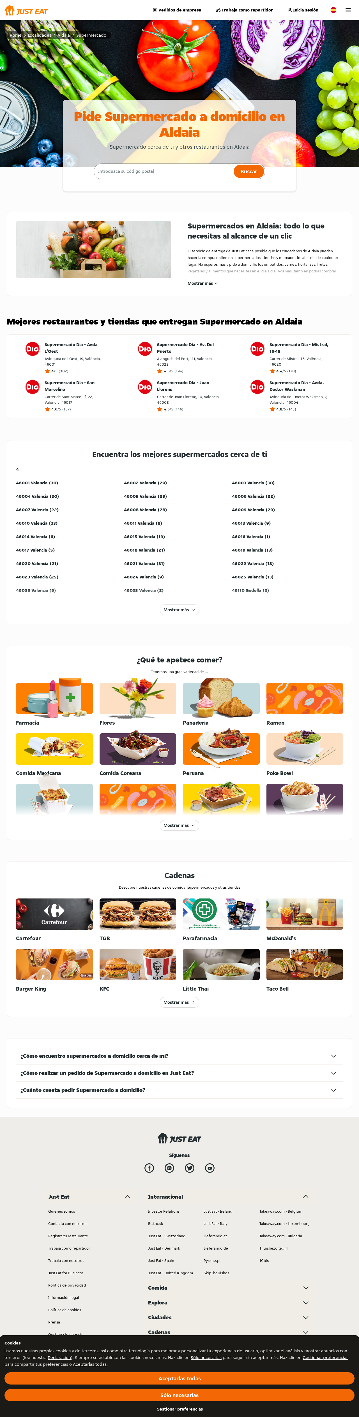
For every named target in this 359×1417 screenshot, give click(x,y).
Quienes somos (61, 1211)
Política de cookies (64, 1309)
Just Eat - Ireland (218, 1211)
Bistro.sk (155, 1223)
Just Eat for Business (65, 1272)
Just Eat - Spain (161, 1260)
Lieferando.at (215, 1235)
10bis (264, 1260)
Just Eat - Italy (215, 1223)
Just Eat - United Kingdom (170, 1272)
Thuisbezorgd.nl (273, 1248)
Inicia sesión (305, 10)
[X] (189, 1168)
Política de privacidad (67, 1285)
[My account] (348, 10)
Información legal (63, 1297)
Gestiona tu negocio (66, 1334)
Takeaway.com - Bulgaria (280, 1235)
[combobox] (163, 171)
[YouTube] (209, 1168)
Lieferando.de (216, 1248)
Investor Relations (164, 1211)
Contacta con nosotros (67, 1223)
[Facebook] (149, 1168)
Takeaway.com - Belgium (280, 1211)
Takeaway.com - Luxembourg (284, 1223)
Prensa (54, 1322)
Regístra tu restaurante (68, 1235)
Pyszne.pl (212, 1260)
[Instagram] (169, 1168)
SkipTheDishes (216, 1272)
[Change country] (333, 10)
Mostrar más (200, 283)
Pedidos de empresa (179, 10)
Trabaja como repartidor (247, 10)
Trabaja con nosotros (66, 1260)
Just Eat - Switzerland (166, 1235)
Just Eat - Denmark (164, 1248)
